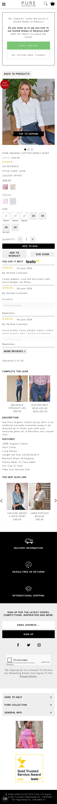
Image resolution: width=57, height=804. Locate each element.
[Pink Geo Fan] (5, 187)
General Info (13, 712)
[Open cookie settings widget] (5, 798)
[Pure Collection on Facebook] (18, 645)
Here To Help (13, 697)
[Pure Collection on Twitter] (28, 645)
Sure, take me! (28, 45)
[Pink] (5, 201)
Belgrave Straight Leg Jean (17, 408)
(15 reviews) (10, 166)
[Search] (45, 4)
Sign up (29, 634)
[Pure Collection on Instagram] (39, 645)
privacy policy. (28, 676)
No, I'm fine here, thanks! (28, 55)
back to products (16, 73)
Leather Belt (39, 405)
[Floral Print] (13, 187)
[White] (13, 201)
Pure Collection (16, 704)
